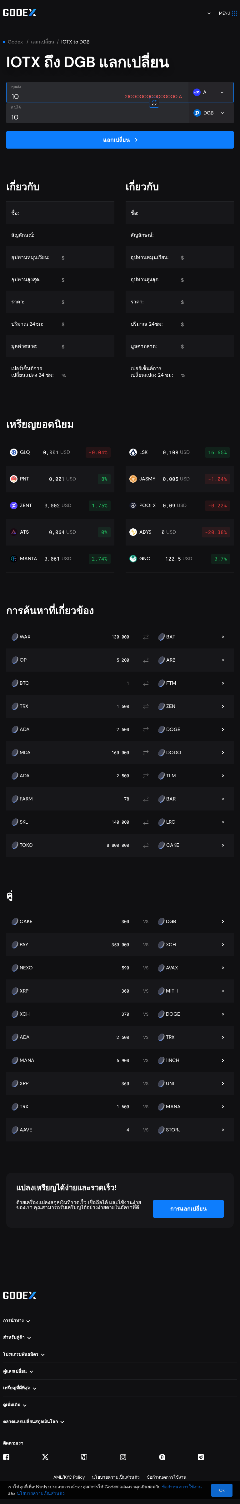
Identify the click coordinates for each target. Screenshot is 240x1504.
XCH (171, 944)
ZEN (170, 706)
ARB (171, 660)
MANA (27, 1060)
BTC (24, 683)
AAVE (26, 1129)
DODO (173, 752)
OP (23, 660)
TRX (24, 706)
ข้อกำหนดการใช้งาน (167, 1477)
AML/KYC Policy (69, 1477)
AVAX (172, 967)
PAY (24, 944)
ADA (25, 729)
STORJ (173, 1129)
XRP (24, 990)
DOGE (173, 729)
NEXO (26, 967)
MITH (172, 990)
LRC (170, 822)
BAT (170, 636)
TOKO (26, 845)
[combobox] (204, 13)
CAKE (172, 845)
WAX (25, 636)
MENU (224, 13)
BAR (171, 798)
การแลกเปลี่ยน (188, 1208)
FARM (26, 798)
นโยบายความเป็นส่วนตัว (116, 1477)
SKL (24, 822)
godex (15, 42)
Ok (222, 1490)
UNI (170, 1083)
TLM (171, 775)
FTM (171, 683)
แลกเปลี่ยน (42, 42)
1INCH (172, 1060)
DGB (171, 921)
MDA (25, 752)
